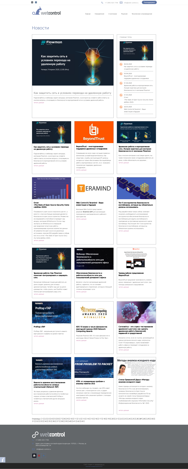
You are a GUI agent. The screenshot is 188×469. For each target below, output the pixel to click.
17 (100, 419)
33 (41, 421)
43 (83, 421)
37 (58, 421)
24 (129, 419)
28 (144, 419)
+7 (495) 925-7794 (111, 3)
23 (125, 419)
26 (137, 419)
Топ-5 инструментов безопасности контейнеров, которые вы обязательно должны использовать (136, 205)
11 (75, 419)
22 (121, 419)
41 (74, 421)
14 (88, 419)
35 (49, 421)
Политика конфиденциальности (94, 466)
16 (96, 419)
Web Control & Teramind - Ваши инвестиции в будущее (89, 204)
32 (37, 421)
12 (80, 419)
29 (148, 419)
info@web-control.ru (131, 3)
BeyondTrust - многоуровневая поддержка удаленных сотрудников (91, 147)
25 (133, 419)
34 (45, 421)
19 (108, 419)
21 (117, 419)
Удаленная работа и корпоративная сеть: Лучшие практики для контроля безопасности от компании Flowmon (138, 88)
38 (62, 421)
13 (84, 419)
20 (113, 419)
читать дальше (39, 102)
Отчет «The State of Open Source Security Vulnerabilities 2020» (138, 99)
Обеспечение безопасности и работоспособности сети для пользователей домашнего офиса (91, 275)
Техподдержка (149, 2)
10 (71, 419)
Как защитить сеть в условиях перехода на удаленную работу (72, 92)
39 (66, 421)
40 (70, 421)
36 (54, 421)
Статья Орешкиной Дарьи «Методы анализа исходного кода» (134, 381)
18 (104, 419)
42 (78, 421)
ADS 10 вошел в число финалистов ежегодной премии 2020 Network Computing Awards (91, 329)
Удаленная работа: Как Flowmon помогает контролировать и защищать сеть (50, 275)
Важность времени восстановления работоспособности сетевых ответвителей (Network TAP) (49, 384)
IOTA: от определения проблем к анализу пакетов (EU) (90, 382)
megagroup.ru (99, 464)
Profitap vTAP (39, 327)
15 (92, 419)
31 (33, 421)
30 (152, 419)
